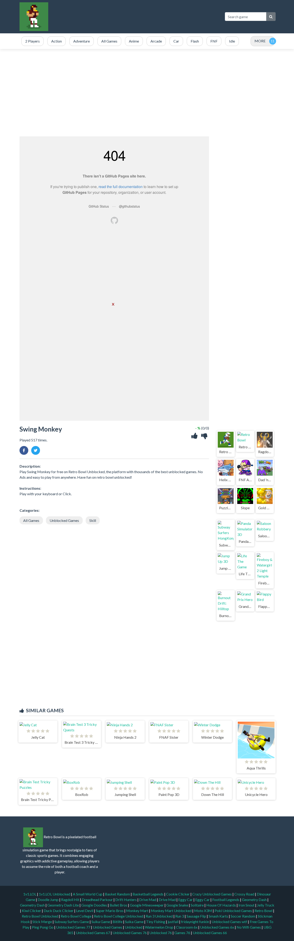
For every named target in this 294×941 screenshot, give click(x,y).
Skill (92, 520)
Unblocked (134, 927)
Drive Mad (148, 899)
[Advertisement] (136, 16)
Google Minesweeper (147, 905)
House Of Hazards (221, 905)
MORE (260, 41)
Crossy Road (244, 894)
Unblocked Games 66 (210, 932)
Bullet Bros (119, 905)
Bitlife (118, 921)
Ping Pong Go (43, 927)
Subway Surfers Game (72, 921)
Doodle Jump (48, 899)
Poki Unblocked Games (234, 910)
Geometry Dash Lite (63, 905)
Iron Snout (246, 905)
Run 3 (180, 916)
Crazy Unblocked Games (212, 894)
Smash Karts (219, 916)
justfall (173, 921)
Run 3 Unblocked (159, 916)
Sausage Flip (197, 916)
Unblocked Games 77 (73, 927)
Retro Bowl (263, 910)
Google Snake (177, 905)
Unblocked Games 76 (130, 932)
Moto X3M (203, 910)
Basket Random (118, 894)
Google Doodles (94, 905)
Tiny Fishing (156, 921)
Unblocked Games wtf (230, 921)
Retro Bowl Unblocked (40, 916)
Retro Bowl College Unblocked (119, 916)
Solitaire (197, 905)
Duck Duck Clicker (59, 910)
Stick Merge (42, 921)
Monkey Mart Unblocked (171, 910)
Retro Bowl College (76, 916)
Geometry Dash (254, 899)
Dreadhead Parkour (97, 899)
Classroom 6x (187, 927)
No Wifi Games (249, 927)
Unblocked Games (64, 520)
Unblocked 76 (160, 932)
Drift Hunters (126, 899)
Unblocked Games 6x (217, 927)
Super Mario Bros (110, 910)
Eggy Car (185, 899)
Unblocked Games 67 (93, 932)
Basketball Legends (148, 894)
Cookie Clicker (178, 894)
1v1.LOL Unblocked (55, 894)
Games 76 (182, 932)
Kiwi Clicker (32, 910)
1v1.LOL (30, 894)
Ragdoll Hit (70, 899)
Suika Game (101, 921)
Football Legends (226, 899)
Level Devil (85, 910)
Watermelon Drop (159, 927)
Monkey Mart (137, 910)
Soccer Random (243, 916)
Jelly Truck (265, 905)
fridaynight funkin (195, 921)
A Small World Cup (88, 894)
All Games (31, 520)
